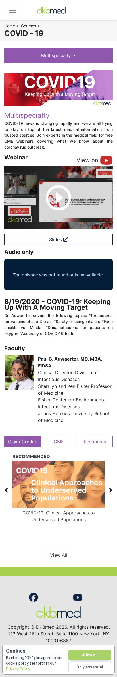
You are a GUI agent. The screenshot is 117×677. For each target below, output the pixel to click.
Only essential (89, 667)
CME (59, 441)
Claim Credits (22, 441)
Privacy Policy (18, 669)
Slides (56, 239)
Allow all (90, 655)
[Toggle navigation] (12, 10)
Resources (95, 441)
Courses (28, 25)
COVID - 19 (23, 33)
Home (9, 25)
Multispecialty (56, 55)
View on (88, 160)
